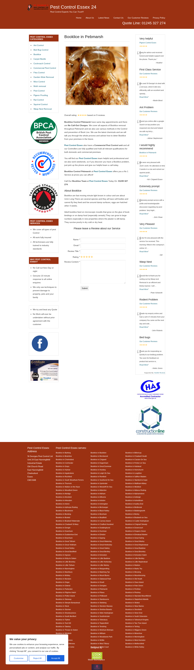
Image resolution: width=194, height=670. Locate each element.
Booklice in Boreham (99, 514)
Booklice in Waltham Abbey (135, 483)
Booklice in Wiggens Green (135, 630)
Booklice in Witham (98, 633)
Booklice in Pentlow (133, 589)
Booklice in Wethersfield (134, 643)
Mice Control (39, 82)
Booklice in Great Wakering (101, 541)
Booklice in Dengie (63, 528)
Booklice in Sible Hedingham (102, 613)
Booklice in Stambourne (100, 599)
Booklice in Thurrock (64, 483)
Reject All (37, 658)
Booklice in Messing (133, 572)
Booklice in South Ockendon (136, 616)
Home (78, 18)
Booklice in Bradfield (99, 517)
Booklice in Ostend (63, 586)
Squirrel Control (41, 104)
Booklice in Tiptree (63, 620)
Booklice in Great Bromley (135, 551)
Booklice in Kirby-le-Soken (66, 558)
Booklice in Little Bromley (65, 562)
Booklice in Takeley (63, 626)
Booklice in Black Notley (100, 511)
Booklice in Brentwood (99, 456)
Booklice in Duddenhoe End (67, 534)
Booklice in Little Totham (65, 565)
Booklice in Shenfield (133, 609)
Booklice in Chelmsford (65, 459)
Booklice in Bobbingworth (135, 511)
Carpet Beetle (40, 59)
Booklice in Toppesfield (100, 623)
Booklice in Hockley (98, 470)
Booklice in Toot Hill (63, 623)
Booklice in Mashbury (64, 572)
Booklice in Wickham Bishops (102, 630)
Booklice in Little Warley (100, 565)
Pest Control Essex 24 (73, 7)
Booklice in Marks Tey (133, 568)
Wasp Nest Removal (43, 109)
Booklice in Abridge (63, 494)
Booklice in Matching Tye (100, 572)
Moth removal (40, 86)
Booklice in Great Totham (65, 541)
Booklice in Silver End (133, 613)
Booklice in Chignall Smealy (136, 524)
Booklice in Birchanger (99, 507)
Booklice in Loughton (133, 473)
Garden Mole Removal (44, 77)
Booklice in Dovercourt (134, 528)
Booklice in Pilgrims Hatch (66, 592)
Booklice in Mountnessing (135, 575)
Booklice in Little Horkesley (101, 562)
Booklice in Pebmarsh (147, 153)
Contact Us (118, 18)
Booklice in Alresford (64, 497)
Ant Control (39, 45)
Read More (143, 97)
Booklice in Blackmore (64, 511)
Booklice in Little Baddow (100, 558)
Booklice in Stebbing (99, 603)
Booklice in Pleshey (133, 592)
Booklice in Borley (132, 514)
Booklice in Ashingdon (99, 504)
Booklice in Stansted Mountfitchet (138, 596)
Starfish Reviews (159, 373)
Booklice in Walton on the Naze (68, 487)
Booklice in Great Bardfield (66, 551)
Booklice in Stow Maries (134, 606)
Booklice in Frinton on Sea (135, 463)
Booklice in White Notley (134, 647)
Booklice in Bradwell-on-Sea (136, 517)
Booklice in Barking (63, 453)
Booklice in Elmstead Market (136, 534)
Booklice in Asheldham (134, 500)
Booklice (37, 54)
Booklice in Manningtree (65, 568)
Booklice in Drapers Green (135, 531)
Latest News (103, 18)
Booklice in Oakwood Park (101, 579)
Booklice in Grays (62, 466)
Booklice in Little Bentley (134, 558)
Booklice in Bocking (63, 514)
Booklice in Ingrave (63, 555)
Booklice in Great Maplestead (136, 545)
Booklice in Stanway (63, 599)
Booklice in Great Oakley (100, 548)
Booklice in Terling (132, 626)
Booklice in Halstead (133, 466)
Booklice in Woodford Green (67, 490)
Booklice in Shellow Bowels (101, 609)
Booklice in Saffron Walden (135, 476)
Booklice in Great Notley (65, 548)
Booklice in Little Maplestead (136, 562)
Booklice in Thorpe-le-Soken (67, 630)
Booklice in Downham (64, 531)
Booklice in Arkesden (64, 500)
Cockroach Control (42, 63)
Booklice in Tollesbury (99, 620)
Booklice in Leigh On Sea (100, 473)
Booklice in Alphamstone (134, 494)
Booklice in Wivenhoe (133, 633)
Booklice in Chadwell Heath (136, 456)
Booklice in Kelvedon (99, 555)
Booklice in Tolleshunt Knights (137, 620)
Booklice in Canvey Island (101, 521)
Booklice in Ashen (63, 504)
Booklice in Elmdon (98, 534)
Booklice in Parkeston (64, 589)
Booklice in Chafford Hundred (102, 524)
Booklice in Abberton (99, 490)
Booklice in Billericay (133, 453)
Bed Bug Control (41, 50)
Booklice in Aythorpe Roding (67, 507)
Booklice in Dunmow (99, 531)
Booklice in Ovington (99, 586)
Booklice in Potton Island (65, 596)
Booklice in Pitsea (97, 592)
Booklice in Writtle (97, 640)
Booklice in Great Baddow (135, 548)
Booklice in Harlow (63, 470)
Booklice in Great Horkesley (101, 545)
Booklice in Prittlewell (99, 596)
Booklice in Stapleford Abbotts (136, 599)
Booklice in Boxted (63, 517)
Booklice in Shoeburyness (66, 613)
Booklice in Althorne (98, 497)
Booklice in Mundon (63, 579)
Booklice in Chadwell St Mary (67, 524)
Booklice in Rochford (64, 476)
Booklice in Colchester (64, 463)
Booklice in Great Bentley (100, 551)
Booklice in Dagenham (99, 463)
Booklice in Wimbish (63, 633)
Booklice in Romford (98, 476)
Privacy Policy (159, 18)
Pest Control (39, 91)
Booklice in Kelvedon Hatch (136, 555)
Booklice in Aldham (98, 494)
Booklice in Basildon (98, 453)
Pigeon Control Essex (147, 43)
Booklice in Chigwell (98, 459)
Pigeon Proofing (41, 95)
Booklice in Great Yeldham (66, 545)
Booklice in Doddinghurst (100, 528)
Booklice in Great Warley (134, 541)
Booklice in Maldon (132, 565)
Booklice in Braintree (64, 456)
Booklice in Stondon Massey (101, 606)
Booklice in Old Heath (133, 579)
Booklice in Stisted (132, 603)
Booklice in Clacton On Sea (136, 459)
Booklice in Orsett (97, 582)
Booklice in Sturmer (63, 609)
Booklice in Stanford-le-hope (136, 480)
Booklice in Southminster (100, 616)
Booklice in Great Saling (134, 538)
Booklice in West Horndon (135, 640)
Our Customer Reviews (138, 18)
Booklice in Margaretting (100, 568)
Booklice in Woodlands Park (101, 637)
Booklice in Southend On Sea (102, 480)
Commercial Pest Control (45, 68)
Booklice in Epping (98, 538)
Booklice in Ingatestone (65, 473)
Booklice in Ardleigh (133, 497)
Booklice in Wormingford (134, 637)
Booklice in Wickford (133, 487)
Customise (18, 658)
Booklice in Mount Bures (100, 575)
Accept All (55, 658)
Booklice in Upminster (99, 483)
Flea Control (39, 72)
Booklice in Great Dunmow (101, 466)
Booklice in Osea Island (134, 582)
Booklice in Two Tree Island (136, 623)
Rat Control (39, 100)
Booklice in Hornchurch (134, 470)
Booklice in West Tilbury (100, 643)
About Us (90, 18)
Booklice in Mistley (63, 575)
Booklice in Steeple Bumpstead (68, 603)
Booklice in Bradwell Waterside (68, 521)
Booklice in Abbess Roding (135, 490)
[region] (37, 649)
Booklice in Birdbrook (133, 507)
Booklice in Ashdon (98, 500)
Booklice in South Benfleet (66, 616)
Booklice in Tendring (98, 626)
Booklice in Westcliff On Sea (101, 487)
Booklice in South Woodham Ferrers (70, 480)
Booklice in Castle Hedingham (137, 521)
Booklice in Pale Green (134, 586)
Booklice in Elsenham (64, 538)
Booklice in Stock (62, 606)
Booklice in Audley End (134, 504)
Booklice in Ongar (63, 582)
